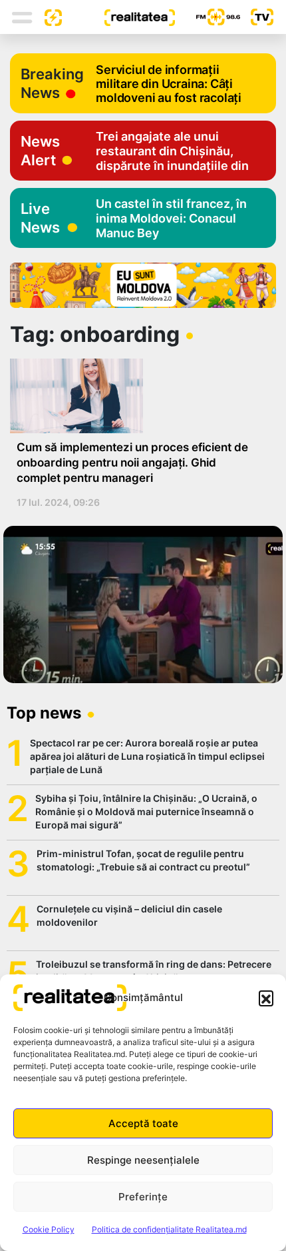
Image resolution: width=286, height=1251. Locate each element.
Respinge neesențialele (143, 1160)
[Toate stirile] (48, 16)
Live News (40, 218)
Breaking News (52, 83)
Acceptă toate (143, 1123)
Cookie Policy (48, 1229)
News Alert (40, 151)
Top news (44, 712)
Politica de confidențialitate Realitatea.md (169, 1229)
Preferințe (143, 1196)
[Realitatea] (118, 16)
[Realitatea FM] (207, 17)
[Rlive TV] (256, 17)
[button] (266, 997)
